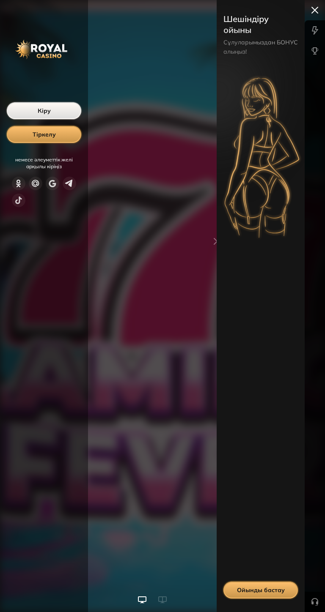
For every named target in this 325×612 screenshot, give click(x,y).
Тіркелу (44, 134)
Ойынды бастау (261, 590)
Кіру (44, 111)
